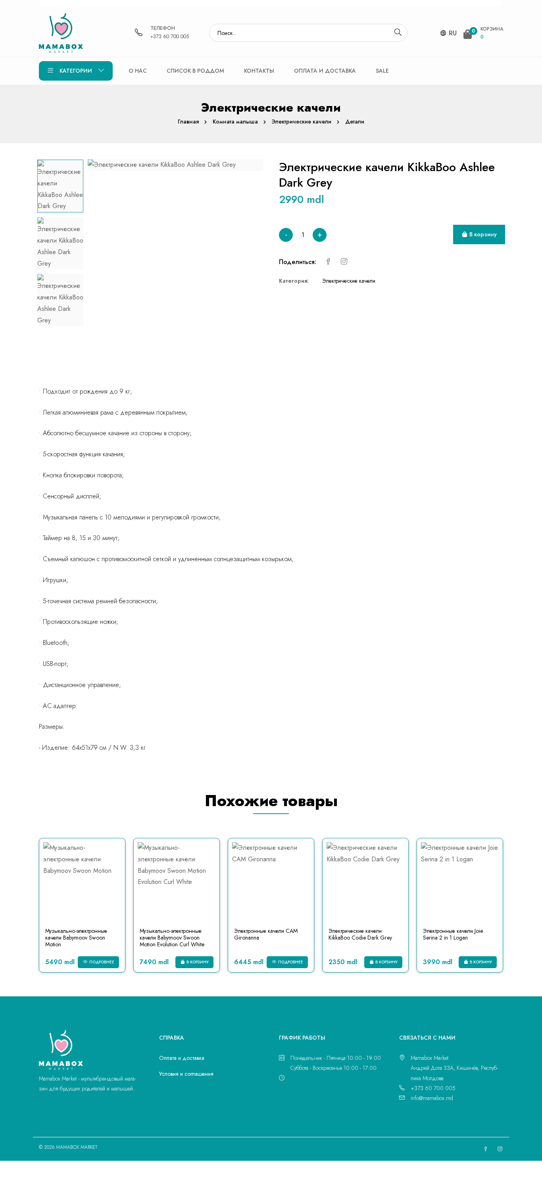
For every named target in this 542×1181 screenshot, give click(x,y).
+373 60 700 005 (169, 36)
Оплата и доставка (325, 71)
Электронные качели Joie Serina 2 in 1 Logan (453, 934)
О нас (138, 71)
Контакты (259, 71)
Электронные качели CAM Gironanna (266, 934)
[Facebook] (328, 261)
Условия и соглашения (186, 1074)
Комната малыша (235, 121)
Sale (382, 71)
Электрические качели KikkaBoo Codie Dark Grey (360, 934)
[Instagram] (344, 261)
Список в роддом (195, 71)
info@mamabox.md (432, 1098)
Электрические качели (301, 121)
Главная (188, 121)
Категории (76, 71)
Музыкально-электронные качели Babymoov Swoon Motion (76, 937)
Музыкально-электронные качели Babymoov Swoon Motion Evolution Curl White (172, 937)
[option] (60, 186)
